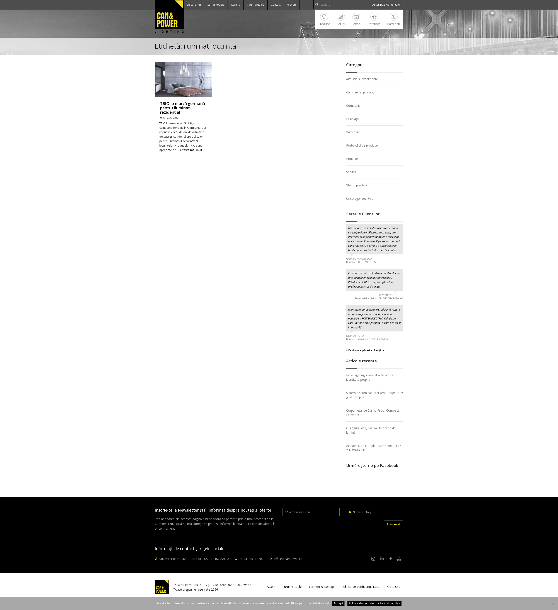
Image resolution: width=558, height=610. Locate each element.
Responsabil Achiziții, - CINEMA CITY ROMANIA (379, 298)
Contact (276, 5)
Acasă (271, 587)
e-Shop (291, 5)
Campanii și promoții (360, 92)
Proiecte (352, 159)
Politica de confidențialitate (360, 587)
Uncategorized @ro (359, 198)
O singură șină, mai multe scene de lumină (371, 430)
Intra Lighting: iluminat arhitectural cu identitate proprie (372, 377)
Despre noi (194, 5)
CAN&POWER (169, 16)
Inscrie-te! (393, 524)
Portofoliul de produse (362, 145)
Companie (353, 105)
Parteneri (393, 24)
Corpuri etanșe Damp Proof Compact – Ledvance (374, 412)
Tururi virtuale (255, 5)
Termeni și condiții (321, 587)
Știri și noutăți (216, 5)
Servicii (356, 24)
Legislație (352, 119)
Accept (338, 603)
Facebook (390, 558)
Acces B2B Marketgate (386, 5)
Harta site (393, 587)
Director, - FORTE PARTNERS (361, 262)
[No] (552, 604)
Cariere (235, 5)
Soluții (341, 24)
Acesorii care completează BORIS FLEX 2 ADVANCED (373, 448)
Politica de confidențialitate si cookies (374, 603)
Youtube (399, 558)
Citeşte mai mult (191, 150)
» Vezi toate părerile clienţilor (365, 350)
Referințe (374, 24)
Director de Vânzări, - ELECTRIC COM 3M (367, 339)
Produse (324, 24)
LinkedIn (382, 558)
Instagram (373, 558)
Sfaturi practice (356, 185)
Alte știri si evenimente (362, 79)
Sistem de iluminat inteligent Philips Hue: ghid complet (374, 395)
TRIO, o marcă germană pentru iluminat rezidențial (182, 108)
